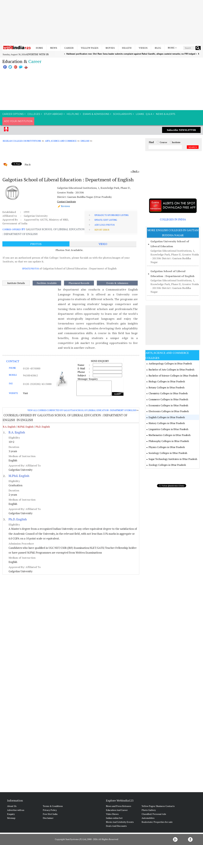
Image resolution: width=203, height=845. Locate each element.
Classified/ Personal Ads (154, 813)
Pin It (27, 164)
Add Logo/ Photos (105, 224)
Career (69, 47)
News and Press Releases (118, 806)
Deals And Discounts (116, 825)
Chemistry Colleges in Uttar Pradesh (168, 393)
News (53, 47)
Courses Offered (11, 229)
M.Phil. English (26, 426)
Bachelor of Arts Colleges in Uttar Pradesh (171, 369)
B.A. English (9, 426)
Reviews (65, 206)
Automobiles (148, 817)
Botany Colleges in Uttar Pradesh (166, 387)
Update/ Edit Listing (106, 219)
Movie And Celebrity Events (120, 821)
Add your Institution (18, 121)
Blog (158, 47)
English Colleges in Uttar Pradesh (167, 417)
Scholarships (122, 114)
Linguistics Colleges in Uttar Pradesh (168, 429)
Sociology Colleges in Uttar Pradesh (168, 453)
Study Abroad (53, 114)
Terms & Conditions (53, 806)
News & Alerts (165, 114)
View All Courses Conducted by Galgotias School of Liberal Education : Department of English (81, 410)
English (85, 140)
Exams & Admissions (96, 114)
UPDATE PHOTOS (30, 268)
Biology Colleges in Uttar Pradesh (167, 381)
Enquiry (11, 813)
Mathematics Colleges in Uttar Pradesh (169, 435)
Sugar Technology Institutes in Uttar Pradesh (173, 459)
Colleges (33, 114)
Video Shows (112, 813)
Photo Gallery (149, 810)
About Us (11, 806)
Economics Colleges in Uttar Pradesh (168, 405)
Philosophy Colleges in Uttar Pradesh (169, 441)
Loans (140, 114)
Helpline (73, 114)
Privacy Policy (50, 810)
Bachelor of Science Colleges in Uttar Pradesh (173, 375)
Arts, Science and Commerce (61, 140)
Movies (110, 47)
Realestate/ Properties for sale (157, 821)
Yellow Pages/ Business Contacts (158, 806)
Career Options (13, 114)
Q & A (149, 114)
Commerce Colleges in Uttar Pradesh (168, 399)
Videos (143, 47)
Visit (25, 393)
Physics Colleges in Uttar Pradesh (167, 447)
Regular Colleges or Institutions (22, 140)
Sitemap (11, 817)
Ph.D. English (43, 426)
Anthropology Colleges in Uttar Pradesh (170, 363)
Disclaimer (48, 817)
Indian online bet (114, 817)
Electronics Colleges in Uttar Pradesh (169, 411)
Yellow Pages (89, 47)
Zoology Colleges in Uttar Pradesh (167, 464)
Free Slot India (50, 813)
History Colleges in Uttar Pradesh (167, 423)
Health (126, 47)
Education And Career (117, 810)
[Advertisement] (101, 22)
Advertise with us (37, 54)
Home (39, 47)
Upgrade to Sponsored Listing (112, 215)
